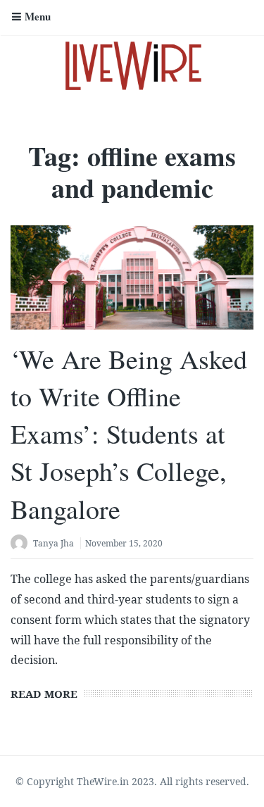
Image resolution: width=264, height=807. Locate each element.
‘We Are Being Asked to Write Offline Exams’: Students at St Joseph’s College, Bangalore (129, 434)
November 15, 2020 (124, 543)
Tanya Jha (53, 543)
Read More (44, 694)
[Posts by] (22, 544)
